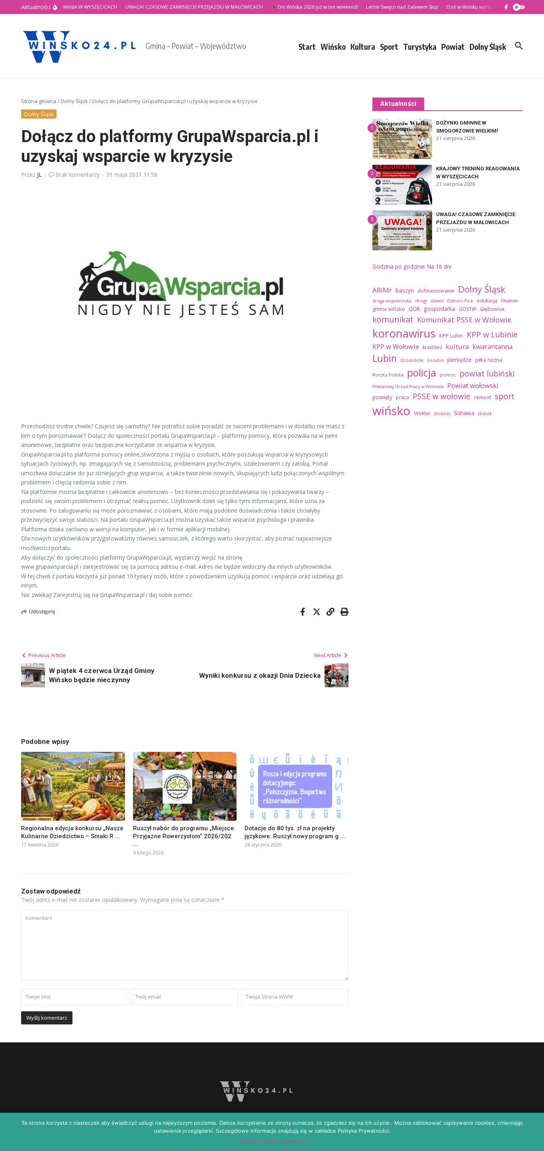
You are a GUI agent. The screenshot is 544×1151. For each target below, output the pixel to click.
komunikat (392, 319)
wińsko (391, 411)
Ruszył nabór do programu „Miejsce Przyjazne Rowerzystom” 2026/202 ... (183, 836)
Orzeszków (411, 360)
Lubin (384, 358)
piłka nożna (488, 359)
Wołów (422, 413)
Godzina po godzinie (398, 266)
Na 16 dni (439, 266)
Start (307, 46)
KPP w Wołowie (395, 346)
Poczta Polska (387, 375)
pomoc (448, 375)
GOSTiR (467, 309)
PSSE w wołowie (441, 396)
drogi (421, 301)
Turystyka (419, 46)
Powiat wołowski (473, 385)
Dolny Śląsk (488, 46)
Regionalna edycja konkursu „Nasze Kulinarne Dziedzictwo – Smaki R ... (72, 832)
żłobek (485, 413)
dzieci (437, 301)
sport (505, 396)
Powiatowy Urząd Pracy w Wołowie (408, 386)
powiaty (382, 397)
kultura (457, 346)
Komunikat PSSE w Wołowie (464, 319)
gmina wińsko (388, 308)
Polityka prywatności (283, 1141)
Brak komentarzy (77, 174)
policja (421, 372)
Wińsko (333, 46)
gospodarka (439, 308)
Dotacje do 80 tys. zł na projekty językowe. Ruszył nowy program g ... (295, 832)
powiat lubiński (487, 374)
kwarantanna (492, 346)
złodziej (442, 413)
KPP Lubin (451, 335)
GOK (414, 308)
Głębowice (492, 309)
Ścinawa (464, 413)
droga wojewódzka (391, 301)
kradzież (432, 347)
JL (39, 174)
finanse (509, 300)
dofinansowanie (435, 290)
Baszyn (404, 290)
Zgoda (246, 1141)
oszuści (435, 360)
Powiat (453, 46)
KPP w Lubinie (492, 335)
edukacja (487, 300)
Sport (389, 46)
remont (482, 397)
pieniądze (459, 359)
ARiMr (382, 290)
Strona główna (38, 101)
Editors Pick (460, 301)
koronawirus (404, 333)
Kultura (362, 46)
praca (402, 397)
